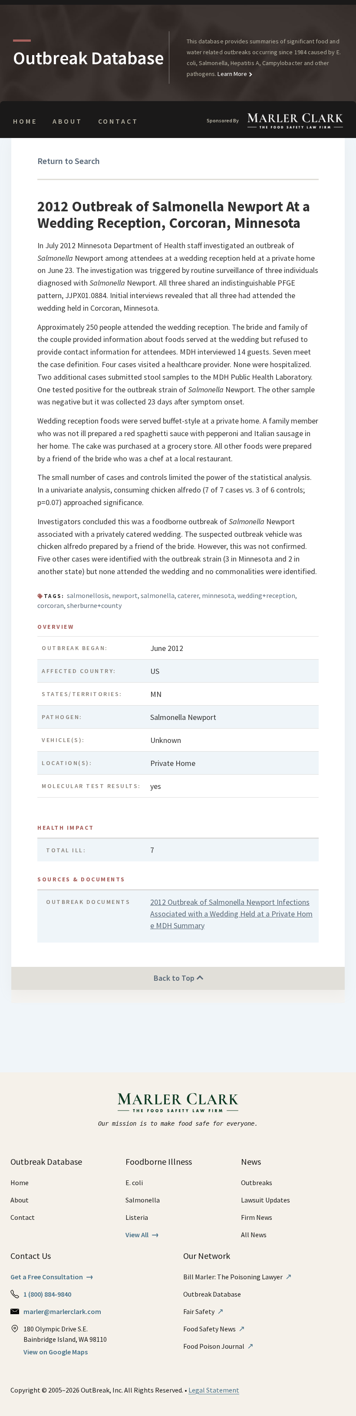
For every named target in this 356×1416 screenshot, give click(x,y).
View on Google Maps (55, 1351)
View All (142, 1234)
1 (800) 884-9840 (47, 1294)
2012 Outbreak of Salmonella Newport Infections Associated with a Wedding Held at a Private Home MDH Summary (231, 913)
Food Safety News (214, 1328)
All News (254, 1234)
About (67, 121)
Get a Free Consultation (51, 1276)
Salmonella (142, 1200)
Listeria (136, 1217)
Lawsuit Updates (265, 1200)
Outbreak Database (212, 1294)
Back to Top (175, 978)
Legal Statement (213, 1390)
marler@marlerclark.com (62, 1311)
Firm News (256, 1217)
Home (25, 121)
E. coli (134, 1182)
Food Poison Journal (218, 1346)
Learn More (231, 74)
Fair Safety (203, 1311)
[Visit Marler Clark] (178, 1102)
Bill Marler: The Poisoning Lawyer (237, 1276)
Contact (118, 121)
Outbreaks (256, 1182)
